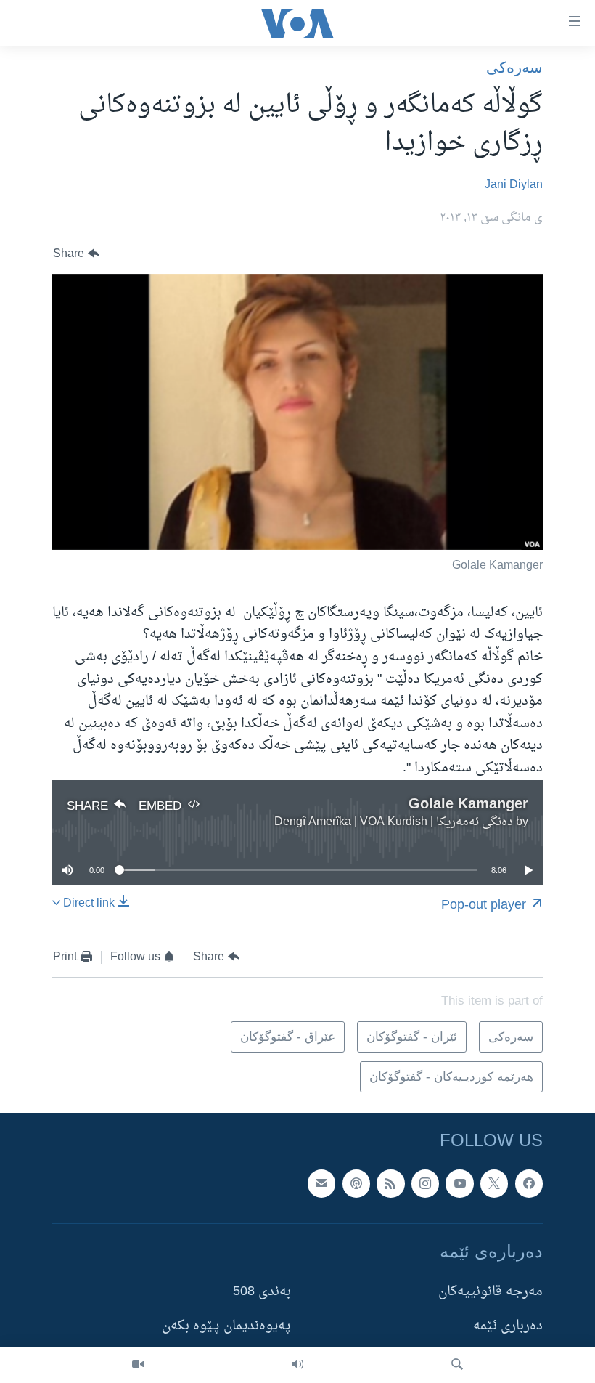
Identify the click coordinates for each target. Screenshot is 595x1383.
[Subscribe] (321, 1184)
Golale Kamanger (468, 803)
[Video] (138, 1365)
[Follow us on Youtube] (459, 1184)
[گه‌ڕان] (457, 1365)
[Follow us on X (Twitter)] (494, 1184)
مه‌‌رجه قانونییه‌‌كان (490, 1292)
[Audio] (297, 1365)
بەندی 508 (262, 1292)
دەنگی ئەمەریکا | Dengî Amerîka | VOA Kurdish (393, 822)
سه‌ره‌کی (514, 67)
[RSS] (390, 1184)
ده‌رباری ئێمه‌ (508, 1326)
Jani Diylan (514, 185)
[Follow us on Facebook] (529, 1184)
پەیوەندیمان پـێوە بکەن (226, 1326)
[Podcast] (356, 1184)
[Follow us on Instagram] (425, 1184)
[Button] (76, 254)
